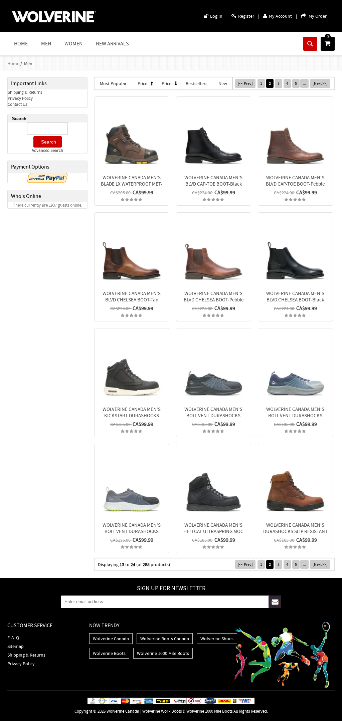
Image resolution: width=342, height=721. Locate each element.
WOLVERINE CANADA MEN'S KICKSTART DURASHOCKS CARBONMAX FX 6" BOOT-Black (131, 415)
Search (19, 118)
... (304, 83)
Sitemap (15, 646)
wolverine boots (109, 653)
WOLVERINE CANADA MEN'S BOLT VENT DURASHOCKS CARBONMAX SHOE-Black (213, 415)
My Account (280, 16)
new (222, 83)
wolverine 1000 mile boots (163, 653)
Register (246, 16)
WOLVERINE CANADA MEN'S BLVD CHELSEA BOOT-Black (295, 296)
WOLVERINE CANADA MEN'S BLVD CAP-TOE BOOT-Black (213, 180)
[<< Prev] (245, 83)
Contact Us (17, 104)
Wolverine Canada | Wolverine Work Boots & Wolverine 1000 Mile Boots (169, 711)
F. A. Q (13, 638)
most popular (113, 83)
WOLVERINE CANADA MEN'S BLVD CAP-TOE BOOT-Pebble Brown (295, 183)
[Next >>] (320, 83)
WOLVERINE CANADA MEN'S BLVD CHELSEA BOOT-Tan (132, 296)
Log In (216, 16)
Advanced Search (47, 150)
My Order (318, 16)
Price (142, 83)
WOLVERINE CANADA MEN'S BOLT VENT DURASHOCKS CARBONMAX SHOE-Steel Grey (131, 531)
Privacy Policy (20, 98)
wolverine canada (111, 639)
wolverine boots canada (164, 639)
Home (21, 43)
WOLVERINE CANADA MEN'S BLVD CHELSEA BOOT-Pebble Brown (213, 299)
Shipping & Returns (25, 92)
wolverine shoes (216, 639)
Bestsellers (196, 83)
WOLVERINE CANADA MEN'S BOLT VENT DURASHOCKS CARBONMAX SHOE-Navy (295, 415)
